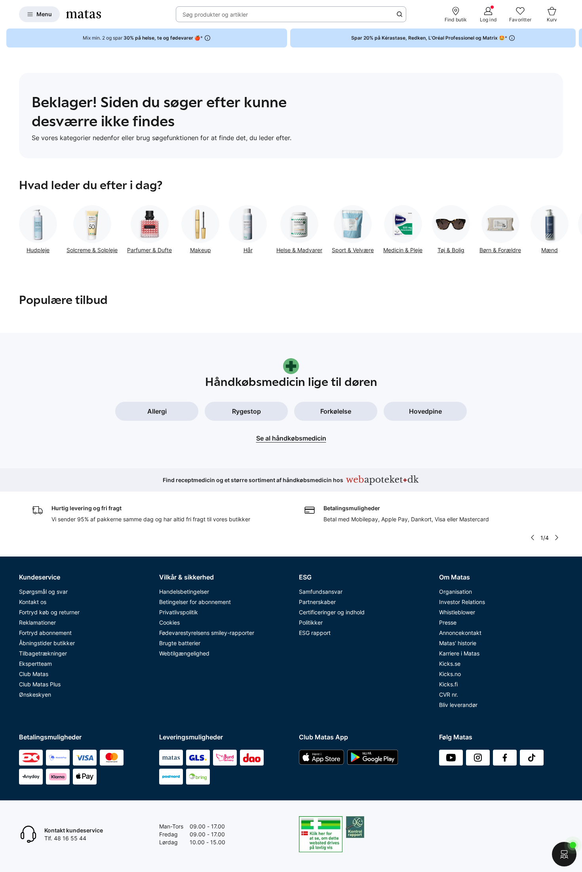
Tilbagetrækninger (43, 653)
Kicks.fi (448, 684)
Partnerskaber (317, 601)
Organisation (455, 591)
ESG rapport (315, 632)
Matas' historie (457, 643)
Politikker (311, 622)
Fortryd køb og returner (49, 612)
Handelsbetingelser (184, 591)
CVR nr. (448, 694)
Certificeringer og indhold (332, 612)
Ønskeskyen (35, 694)
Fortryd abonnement (45, 632)
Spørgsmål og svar (43, 591)
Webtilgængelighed (184, 653)
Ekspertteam (35, 663)
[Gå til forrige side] (19, 226)
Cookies (169, 622)
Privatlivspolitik (178, 612)
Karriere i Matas (459, 653)
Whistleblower (457, 612)
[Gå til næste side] (562, 226)
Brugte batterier (179, 643)
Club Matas (33, 674)
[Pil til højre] (575, 38)
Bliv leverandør (458, 704)
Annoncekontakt (460, 632)
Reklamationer (37, 622)
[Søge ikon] (399, 14)
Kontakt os (32, 601)
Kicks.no (450, 674)
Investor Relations (462, 601)
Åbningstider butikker (47, 643)
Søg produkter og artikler (215, 14)
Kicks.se (449, 663)
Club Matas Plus (40, 684)
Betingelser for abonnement (195, 601)
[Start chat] (564, 854)
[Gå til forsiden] (83, 14)
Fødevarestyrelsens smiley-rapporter (206, 632)
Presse (447, 622)
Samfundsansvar (320, 591)
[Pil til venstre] (532, 537)
